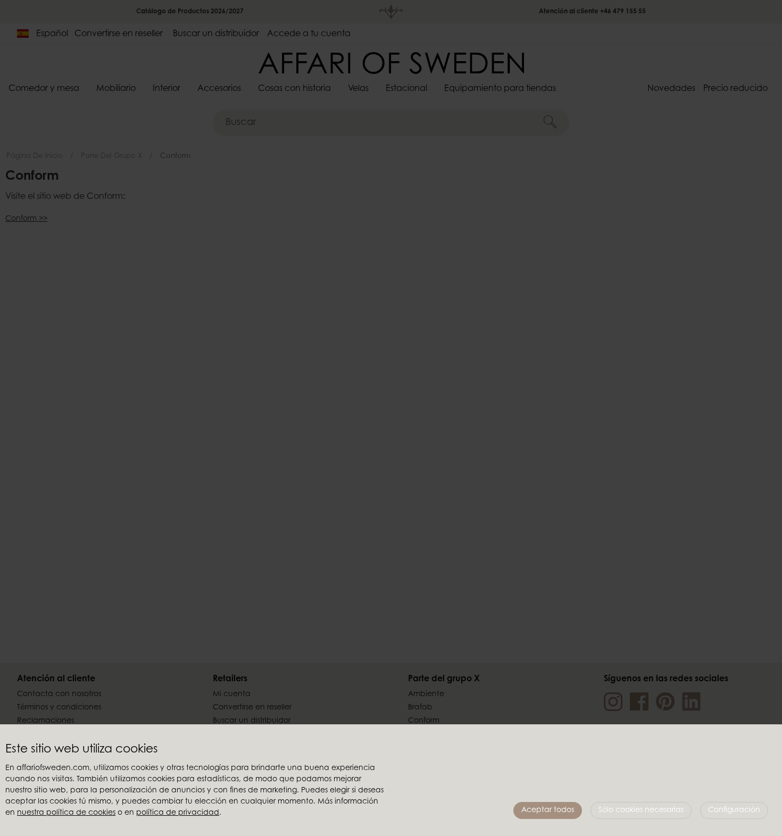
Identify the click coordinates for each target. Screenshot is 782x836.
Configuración (734, 810)
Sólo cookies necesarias (641, 810)
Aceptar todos (547, 810)
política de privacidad (177, 813)
